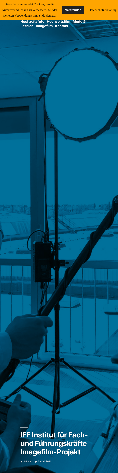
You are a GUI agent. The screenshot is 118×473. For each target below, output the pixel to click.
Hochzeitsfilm (58, 21)
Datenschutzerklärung (103, 10)
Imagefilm (44, 26)
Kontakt (61, 26)
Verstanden (73, 10)
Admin (27, 461)
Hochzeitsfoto (32, 21)
